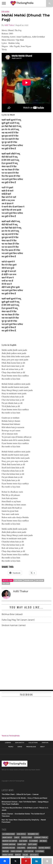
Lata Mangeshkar (9, 834)
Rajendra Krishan (9, 848)
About (42, 746)
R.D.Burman (33, 841)
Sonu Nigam (39, 580)
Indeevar (5, 851)
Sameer (16, 837)
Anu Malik (43, 841)
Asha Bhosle (21, 834)
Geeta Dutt (34, 855)
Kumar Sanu (22, 844)
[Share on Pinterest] (26, 861)
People (10, 746)
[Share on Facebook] (5, 861)
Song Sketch (19, 742)
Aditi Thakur (9, 25)
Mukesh (17, 855)
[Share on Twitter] (15, 861)
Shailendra (21, 848)
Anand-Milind (31, 848)
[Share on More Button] (47, 861)
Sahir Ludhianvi (16, 851)
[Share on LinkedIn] (36, 861)
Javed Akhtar (28, 851)
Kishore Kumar (27, 837)
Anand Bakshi (7, 837)
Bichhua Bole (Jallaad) (12, 614)
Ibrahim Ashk (28, 580)
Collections (33, 742)
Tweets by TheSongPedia (11, 736)
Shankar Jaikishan (9, 844)
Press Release (31, 746)
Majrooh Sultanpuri (10, 841)
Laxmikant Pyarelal (40, 837)
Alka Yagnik (18, 580)
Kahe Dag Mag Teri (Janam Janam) (18, 620)
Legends (8, 742)
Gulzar (25, 855)
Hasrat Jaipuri (8, 855)
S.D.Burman (40, 851)
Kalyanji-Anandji (44, 848)
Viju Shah (6, 583)
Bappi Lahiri (32, 844)
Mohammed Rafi (33, 834)
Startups (45, 742)
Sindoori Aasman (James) (14, 625)
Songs (19, 746)
